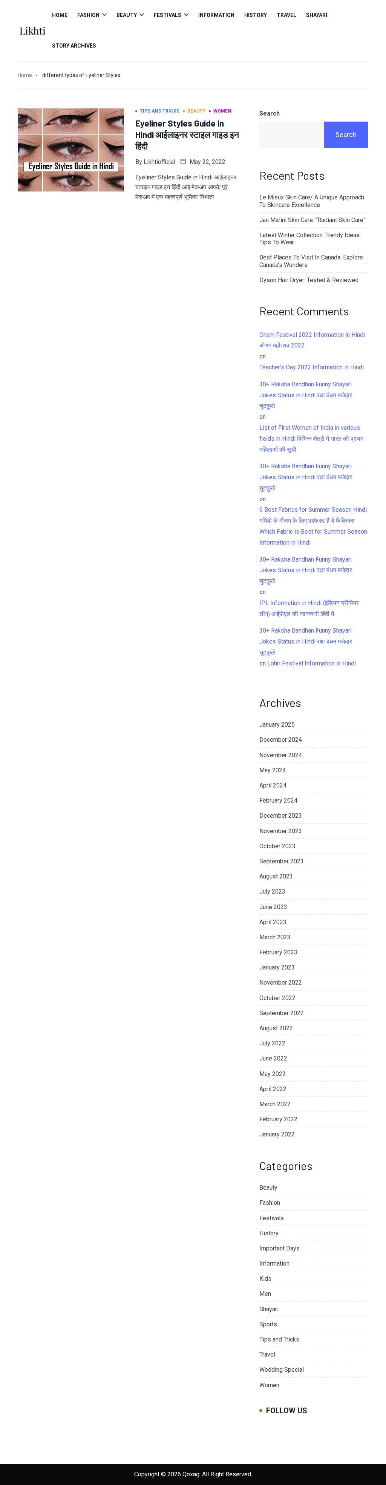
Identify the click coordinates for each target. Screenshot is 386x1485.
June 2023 (273, 907)
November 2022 (280, 982)
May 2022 (272, 1073)
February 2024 (278, 800)
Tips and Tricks (279, 1339)
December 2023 (280, 815)
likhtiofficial (159, 161)
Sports (268, 1324)
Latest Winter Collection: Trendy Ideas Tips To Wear (309, 239)
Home (59, 15)
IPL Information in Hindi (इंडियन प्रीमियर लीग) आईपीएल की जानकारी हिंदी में (309, 608)
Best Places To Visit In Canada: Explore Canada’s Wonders (311, 261)
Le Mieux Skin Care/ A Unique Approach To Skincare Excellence (311, 201)
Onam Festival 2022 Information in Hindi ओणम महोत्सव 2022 (312, 340)
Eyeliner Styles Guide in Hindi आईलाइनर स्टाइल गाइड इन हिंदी (187, 134)
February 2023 (278, 952)
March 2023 (275, 937)
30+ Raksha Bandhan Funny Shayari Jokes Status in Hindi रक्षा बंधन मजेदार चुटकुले (305, 395)
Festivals (167, 15)
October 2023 (277, 846)
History (255, 15)
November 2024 (280, 755)
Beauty (126, 15)
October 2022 (277, 998)
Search (269, 113)
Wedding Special (281, 1369)
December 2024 (280, 739)
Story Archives (74, 46)
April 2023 (272, 922)
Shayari (316, 15)
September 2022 (281, 1013)
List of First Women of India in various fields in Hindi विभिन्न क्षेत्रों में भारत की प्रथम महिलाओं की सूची (311, 438)
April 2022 (272, 1089)
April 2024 (272, 785)
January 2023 (277, 967)
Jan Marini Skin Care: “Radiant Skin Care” (312, 220)
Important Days (279, 1248)
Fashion (88, 15)
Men (265, 1293)
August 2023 (276, 876)
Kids (265, 1278)
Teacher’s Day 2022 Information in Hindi (311, 367)
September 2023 (281, 861)
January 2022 (277, 1134)
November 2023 (280, 831)
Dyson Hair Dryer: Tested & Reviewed (308, 280)
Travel (286, 15)
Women (269, 1385)
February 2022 (278, 1119)
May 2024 (272, 770)
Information (216, 15)
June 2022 (273, 1058)
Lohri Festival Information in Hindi (311, 663)
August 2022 (276, 1028)
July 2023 (272, 891)
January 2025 (277, 724)
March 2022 (275, 1104)
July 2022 (272, 1043)
